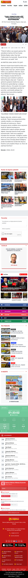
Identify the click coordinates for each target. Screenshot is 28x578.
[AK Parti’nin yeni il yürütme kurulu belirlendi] (21, 175)
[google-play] (20, 545)
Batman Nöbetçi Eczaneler (6, 552)
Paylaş (4, 44)
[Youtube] (14, 541)
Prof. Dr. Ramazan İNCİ (14, 265)
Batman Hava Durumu (19, 552)
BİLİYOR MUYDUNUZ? (17, 570)
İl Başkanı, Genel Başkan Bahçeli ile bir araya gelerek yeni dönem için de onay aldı (7, 206)
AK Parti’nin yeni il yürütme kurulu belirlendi (20, 180)
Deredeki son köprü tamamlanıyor (17, 338)
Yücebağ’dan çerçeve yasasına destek (19, 205)
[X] (9, 541)
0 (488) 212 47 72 (6, 496)
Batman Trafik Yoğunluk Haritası (19, 556)
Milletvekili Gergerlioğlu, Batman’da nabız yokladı (6, 180)
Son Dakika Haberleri (8, 564)
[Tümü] (26, 325)
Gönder (4, 239)
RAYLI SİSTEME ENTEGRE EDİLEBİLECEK (17, 332)
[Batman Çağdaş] (6, 2)
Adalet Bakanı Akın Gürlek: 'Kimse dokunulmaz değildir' (20, 193)
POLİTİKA (9, 5)
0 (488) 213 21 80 (6, 504)
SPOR (23, 570)
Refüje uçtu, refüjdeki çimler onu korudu (18, 365)
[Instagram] (11, 541)
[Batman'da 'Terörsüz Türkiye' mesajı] (7, 187)
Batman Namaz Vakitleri (6, 556)
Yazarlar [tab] (4, 245)
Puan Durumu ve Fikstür (6, 560)
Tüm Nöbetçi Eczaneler (14, 512)
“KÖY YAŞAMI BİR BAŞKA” (17, 359)
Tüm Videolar (24, 274)
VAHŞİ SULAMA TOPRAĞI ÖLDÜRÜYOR (16, 352)
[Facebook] (6, 541)
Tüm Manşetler (19, 560)
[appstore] (8, 545)
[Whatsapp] (19, 541)
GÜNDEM (3, 5)
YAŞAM (15, 5)
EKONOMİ (13, 342)
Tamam (17, 576)
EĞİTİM (25, 5)
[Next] (16, 541)
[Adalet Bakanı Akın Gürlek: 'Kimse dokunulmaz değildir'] (21, 187)
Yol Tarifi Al (15, 496)
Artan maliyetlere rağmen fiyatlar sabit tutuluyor (18, 345)
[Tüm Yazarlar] (26, 245)
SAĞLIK (20, 5)
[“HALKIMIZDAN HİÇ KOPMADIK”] (14, 34)
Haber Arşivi (19, 564)
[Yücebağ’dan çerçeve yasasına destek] (21, 200)
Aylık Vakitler (4, 431)
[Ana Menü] (26, 2)
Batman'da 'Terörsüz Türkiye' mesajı (5, 192)
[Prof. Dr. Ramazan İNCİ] (14, 258)
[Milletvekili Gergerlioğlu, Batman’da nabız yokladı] (7, 175)
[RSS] (21, 541)
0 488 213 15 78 (14, 533)
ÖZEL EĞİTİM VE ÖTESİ (14, 249)
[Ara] (24, 2)
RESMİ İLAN (23, 569)
